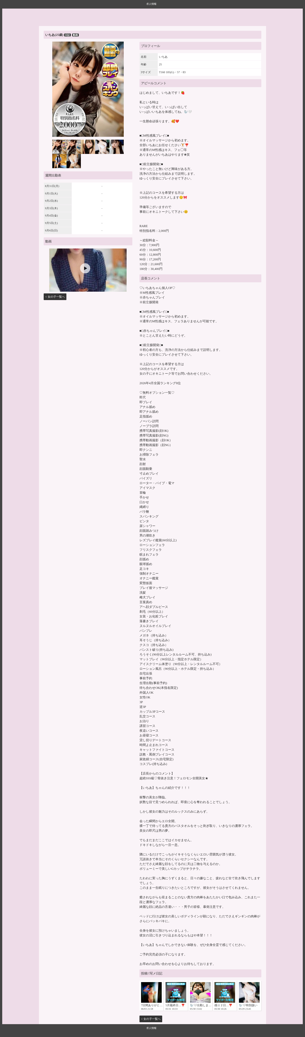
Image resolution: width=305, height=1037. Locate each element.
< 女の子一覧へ (55, 296)
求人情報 (151, 4)
